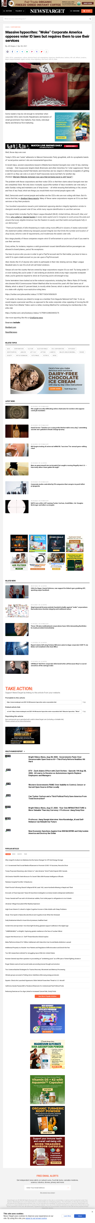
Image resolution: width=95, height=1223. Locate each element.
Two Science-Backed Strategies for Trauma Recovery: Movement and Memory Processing (35, 969)
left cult (72, 57)
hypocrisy (52, 57)
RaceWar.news (11, 332)
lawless (67, 57)
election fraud (32, 57)
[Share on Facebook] (12, 51)
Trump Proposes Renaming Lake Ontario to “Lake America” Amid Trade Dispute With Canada (36, 871)
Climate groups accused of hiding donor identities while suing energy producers (32, 975)
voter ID (50, 59)
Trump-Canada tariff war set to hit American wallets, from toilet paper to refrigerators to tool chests (38, 898)
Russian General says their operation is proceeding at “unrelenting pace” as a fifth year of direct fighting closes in (43, 958)
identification (59, 57)
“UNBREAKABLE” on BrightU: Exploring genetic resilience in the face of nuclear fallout (33, 931)
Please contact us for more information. (18, 721)
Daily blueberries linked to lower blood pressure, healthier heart (26, 920)
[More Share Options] (46, 51)
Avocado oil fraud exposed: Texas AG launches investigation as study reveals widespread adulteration (39, 893)
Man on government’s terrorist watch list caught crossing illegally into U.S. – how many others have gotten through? (59, 466)
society (27, 59)
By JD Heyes (10, 46)
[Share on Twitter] (17, 51)
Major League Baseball (12, 59)
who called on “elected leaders (23, 217)
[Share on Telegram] (22, 51)
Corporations (16, 27)
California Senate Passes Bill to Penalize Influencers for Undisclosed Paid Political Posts (34, 986)
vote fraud (44, 59)
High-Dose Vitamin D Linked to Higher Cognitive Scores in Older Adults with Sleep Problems (35, 909)
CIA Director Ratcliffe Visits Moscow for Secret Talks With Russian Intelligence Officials (34, 876)
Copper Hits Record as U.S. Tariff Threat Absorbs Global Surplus (26, 937)
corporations (18, 57)
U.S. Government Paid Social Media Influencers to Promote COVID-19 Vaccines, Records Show (36, 865)
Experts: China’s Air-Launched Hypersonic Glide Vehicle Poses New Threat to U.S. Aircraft (35, 980)
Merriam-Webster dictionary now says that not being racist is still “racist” (42, 177)
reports (30, 198)
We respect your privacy (47, 1193)
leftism (78, 57)
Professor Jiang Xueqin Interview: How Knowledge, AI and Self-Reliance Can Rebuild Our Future (56, 820)
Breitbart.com (10, 327)
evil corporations (42, 57)
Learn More (67, 1216)
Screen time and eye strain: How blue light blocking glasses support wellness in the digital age (36, 926)
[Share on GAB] (27, 51)
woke (55, 59)
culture (25, 57)
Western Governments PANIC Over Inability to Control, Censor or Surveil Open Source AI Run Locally (57, 786)
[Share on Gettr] (41, 51)
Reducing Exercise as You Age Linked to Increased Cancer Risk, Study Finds (30, 991)
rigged (23, 59)
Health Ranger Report (14, 751)
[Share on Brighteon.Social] (7, 51)
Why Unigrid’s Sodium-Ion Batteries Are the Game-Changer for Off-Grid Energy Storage (34, 860)
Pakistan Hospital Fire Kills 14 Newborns (18, 882)
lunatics (83, 57)
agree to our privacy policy (36, 1218)
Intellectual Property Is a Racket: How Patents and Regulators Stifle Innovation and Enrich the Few (37, 947)
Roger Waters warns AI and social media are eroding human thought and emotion (32, 964)
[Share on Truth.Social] (37, 51)
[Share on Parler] (32, 51)
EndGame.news (36, 318)
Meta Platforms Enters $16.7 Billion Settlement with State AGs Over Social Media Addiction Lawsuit (38, 942)
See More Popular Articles (47, 996)
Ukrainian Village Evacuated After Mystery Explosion (22, 904)
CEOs (11, 57)
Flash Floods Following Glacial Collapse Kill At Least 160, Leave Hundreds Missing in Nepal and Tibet (39, 887)
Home (7, 27)
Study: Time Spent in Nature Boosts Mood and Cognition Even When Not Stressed (32, 915)
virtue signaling (36, 59)
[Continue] (68, 1187)
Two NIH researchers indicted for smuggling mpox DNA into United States (30, 953)
